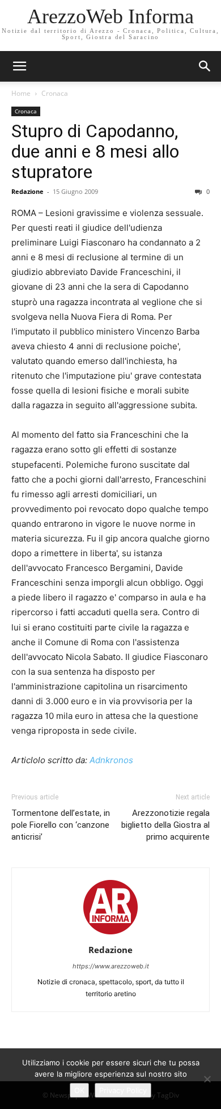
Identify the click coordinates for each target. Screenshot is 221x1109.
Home (21, 93)
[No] (206, 1079)
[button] (205, 66)
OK (79, 1090)
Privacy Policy (123, 1090)
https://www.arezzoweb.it (111, 966)
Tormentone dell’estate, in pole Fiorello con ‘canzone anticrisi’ (60, 825)
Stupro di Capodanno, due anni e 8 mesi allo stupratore (95, 151)
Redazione (27, 191)
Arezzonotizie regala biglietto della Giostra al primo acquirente (165, 825)
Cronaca (54, 93)
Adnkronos (111, 760)
